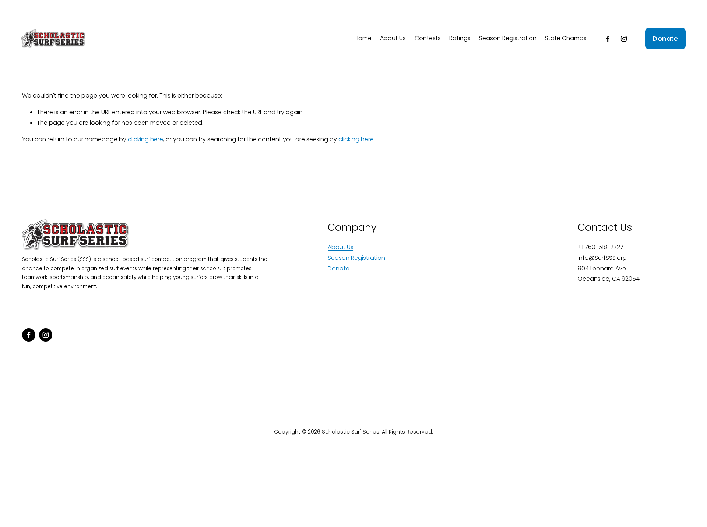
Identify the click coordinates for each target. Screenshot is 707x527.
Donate (665, 38)
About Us (393, 38)
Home (363, 38)
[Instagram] (623, 38)
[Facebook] (608, 38)
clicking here (145, 139)
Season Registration (508, 38)
